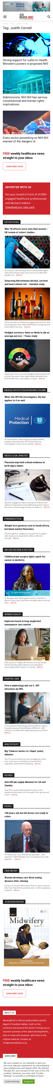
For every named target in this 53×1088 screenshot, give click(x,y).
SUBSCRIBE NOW (14, 166)
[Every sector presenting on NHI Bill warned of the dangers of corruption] (26, 122)
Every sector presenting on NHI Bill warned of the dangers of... (25, 139)
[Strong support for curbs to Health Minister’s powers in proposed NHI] (26, 45)
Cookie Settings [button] (12, 1081)
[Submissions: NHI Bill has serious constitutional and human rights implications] (26, 82)
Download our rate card (19, 207)
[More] (19, 275)
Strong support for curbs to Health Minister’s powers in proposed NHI (25, 61)
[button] (4, 17)
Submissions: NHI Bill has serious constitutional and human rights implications (25, 101)
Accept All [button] (28, 1081)
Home (5, 23)
